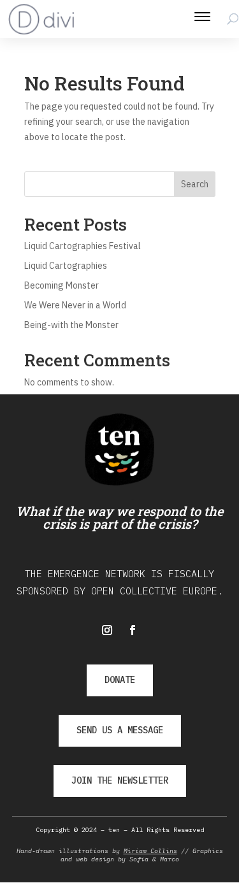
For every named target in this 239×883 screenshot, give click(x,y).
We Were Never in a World (75, 305)
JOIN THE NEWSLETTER (119, 780)
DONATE (120, 680)
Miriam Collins (150, 851)
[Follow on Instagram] (107, 630)
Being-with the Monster (71, 325)
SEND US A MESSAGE (119, 730)
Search (194, 184)
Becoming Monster (61, 285)
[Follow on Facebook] (132, 630)
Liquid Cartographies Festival (82, 246)
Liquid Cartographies (65, 265)
